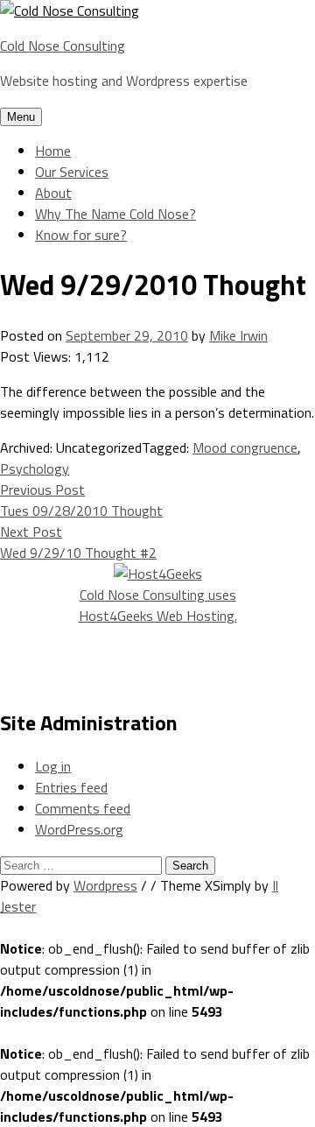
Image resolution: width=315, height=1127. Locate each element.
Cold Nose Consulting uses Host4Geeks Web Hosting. (158, 605)
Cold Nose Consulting (62, 45)
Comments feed (82, 808)
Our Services (71, 171)
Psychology (34, 468)
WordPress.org (79, 829)
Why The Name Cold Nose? (115, 213)
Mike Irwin (238, 335)
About (53, 192)
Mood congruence (245, 447)
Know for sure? (81, 234)
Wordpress (105, 885)
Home (53, 150)
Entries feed (71, 787)
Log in (53, 766)
